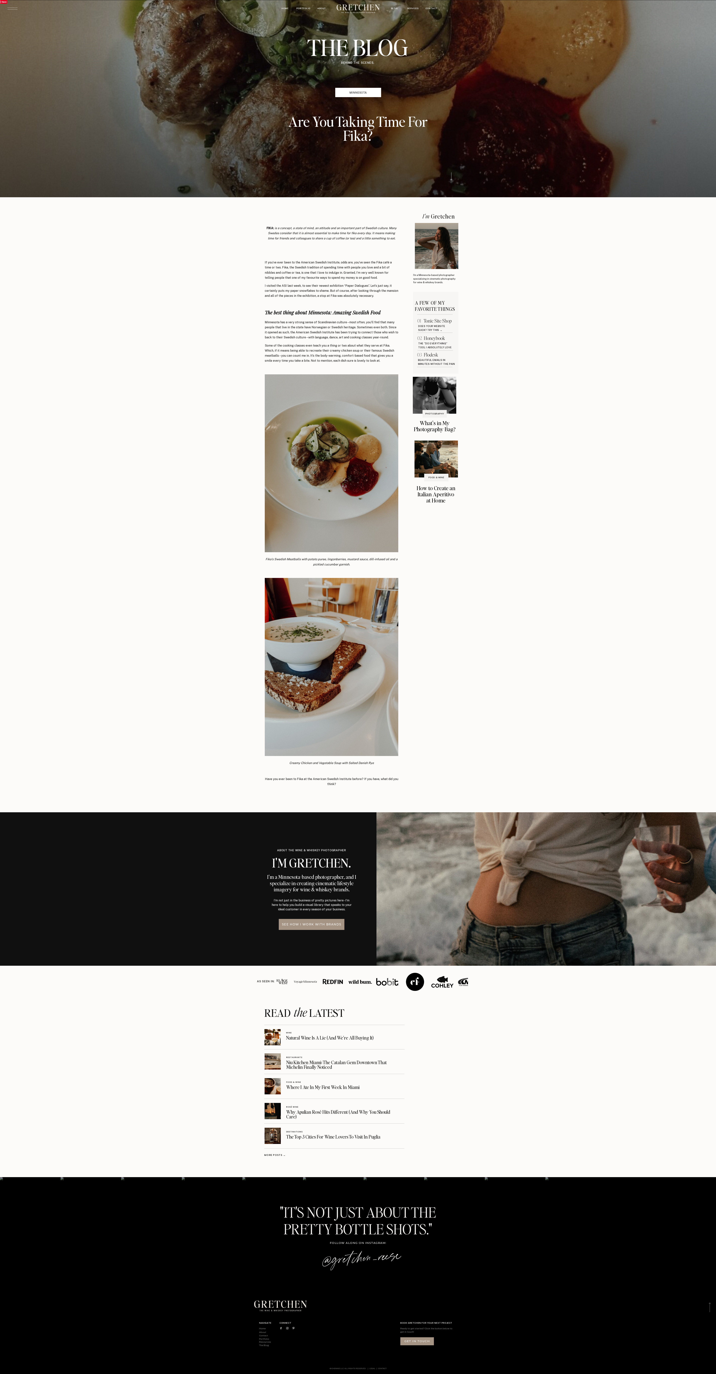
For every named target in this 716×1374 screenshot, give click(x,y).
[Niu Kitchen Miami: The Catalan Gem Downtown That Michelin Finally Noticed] (273, 1061)
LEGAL (372, 1368)
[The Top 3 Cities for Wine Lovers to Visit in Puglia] (273, 1136)
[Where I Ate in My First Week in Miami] (273, 1086)
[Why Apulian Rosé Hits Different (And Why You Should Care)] (273, 1111)
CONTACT (382, 1368)
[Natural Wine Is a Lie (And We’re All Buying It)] (272, 1037)
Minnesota (358, 92)
